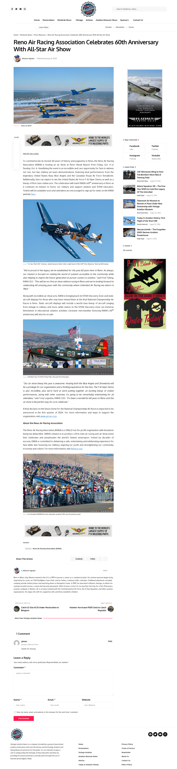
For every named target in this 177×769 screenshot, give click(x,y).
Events (131, 27)
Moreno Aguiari (28, 58)
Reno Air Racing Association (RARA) (47, 549)
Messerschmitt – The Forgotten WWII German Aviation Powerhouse (151, 232)
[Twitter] (16, 9)
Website (86, 699)
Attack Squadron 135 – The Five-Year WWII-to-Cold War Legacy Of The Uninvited (151, 189)
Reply (110, 641)
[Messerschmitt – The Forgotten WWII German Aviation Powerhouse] (129, 232)
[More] (16, 166)
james (24, 641)
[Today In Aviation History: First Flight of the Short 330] (129, 221)
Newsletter (120, 27)
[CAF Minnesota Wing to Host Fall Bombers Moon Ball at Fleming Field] (129, 174)
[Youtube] (20, 9)
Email (51, 699)
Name (18, 699)
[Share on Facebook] (16, 143)
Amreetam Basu (142, 181)
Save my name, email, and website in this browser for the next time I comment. (47, 712)
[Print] (16, 160)
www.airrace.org (48, 416)
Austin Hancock (142, 224)
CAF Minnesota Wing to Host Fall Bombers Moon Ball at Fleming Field (150, 175)
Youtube (108, 27)
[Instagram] (24, 9)
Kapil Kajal (140, 195)
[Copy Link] (16, 154)
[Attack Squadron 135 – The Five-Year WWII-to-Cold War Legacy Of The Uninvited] (129, 189)
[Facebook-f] (12, 9)
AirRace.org (76, 448)
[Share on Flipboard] (100, 558)
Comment (20, 667)
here (33, 194)
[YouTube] (113, 570)
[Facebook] (110, 570)
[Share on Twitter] (16, 148)
